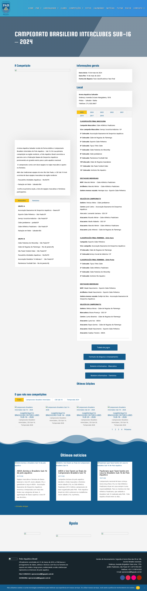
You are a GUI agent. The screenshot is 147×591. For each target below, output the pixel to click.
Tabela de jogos (103, 347)
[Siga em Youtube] (139, 577)
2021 (122, 112)
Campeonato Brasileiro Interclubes (38, 400)
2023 (102, 112)
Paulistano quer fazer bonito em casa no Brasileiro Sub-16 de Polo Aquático (114, 473)
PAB (37, 8)
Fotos (88, 8)
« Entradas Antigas (21, 506)
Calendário (99, 8)
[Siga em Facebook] (122, 577)
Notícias (111, 8)
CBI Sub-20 (93, 422)
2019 (82, 116)
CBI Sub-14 (62, 420)
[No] (144, 588)
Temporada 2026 (27, 425)
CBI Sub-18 (124, 422)
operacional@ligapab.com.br (42, 574)
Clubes (64, 8)
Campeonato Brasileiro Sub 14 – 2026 (58, 414)
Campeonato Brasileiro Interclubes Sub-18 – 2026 (120, 415)
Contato (138, 8)
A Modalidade (50, 8)
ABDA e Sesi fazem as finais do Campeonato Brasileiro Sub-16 (72, 472)
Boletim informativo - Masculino (103, 366)
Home (30, 8)
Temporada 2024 (73, 400)
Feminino (35, 201)
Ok (138, 588)
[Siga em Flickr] (133, 577)
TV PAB (120, 8)
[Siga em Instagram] (128, 577)
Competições (75, 8)
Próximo (127, 429)
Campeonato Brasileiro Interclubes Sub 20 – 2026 (89, 415)
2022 (112, 112)
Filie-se (128, 8)
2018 (102, 116)
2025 (82, 112)
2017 (92, 116)
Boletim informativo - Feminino (103, 375)
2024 (92, 112)
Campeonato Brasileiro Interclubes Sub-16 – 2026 (27, 415)
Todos (19, 400)
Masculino (22, 201)
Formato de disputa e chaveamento (103, 357)
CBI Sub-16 (59, 400)
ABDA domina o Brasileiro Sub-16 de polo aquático (32, 472)
